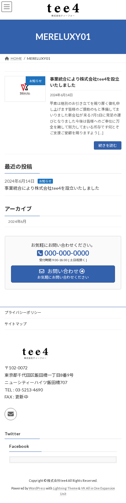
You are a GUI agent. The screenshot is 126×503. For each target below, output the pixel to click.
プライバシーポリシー (23, 312)
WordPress (37, 488)
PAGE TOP (117, 481)
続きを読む (107, 145)
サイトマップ (16, 324)
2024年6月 (17, 221)
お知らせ (45, 181)
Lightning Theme (65, 488)
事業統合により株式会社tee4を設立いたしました (52, 188)
